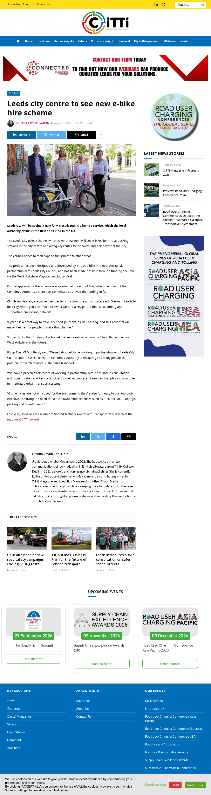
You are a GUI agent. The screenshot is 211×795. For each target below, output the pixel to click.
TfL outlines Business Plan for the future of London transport (69, 559)
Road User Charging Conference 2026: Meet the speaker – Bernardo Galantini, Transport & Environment (183, 218)
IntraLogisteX (154, 708)
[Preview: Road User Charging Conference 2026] (151, 190)
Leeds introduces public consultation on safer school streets (115, 559)
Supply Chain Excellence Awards (167, 760)
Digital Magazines (145, 41)
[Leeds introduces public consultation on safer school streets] (116, 538)
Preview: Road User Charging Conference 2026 (182, 193)
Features (44, 41)
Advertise (14, 4)
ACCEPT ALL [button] (195, 784)
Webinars (170, 41)
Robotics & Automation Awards (166, 752)
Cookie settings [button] (155, 784)
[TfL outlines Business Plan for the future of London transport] (71, 538)
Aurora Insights (64, 41)
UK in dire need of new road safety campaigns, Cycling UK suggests (26, 559)
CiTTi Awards (154, 701)
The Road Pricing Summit (33, 645)
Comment (123, 41)
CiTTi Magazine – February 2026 (181, 172)
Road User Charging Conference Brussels (173, 728)
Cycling (13, 93)
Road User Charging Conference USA (170, 736)
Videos (82, 41)
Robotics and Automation (162, 744)
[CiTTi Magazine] (105, 22)
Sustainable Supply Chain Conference (170, 768)
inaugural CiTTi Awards (23, 419)
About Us (28, 4)
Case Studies (16, 732)
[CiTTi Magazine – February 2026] (151, 169)
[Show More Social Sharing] (101, 135)
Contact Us (43, 4)
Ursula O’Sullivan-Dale (36, 123)
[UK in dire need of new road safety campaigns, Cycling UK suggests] (27, 538)
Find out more (33, 659)
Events (184, 41)
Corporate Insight (102, 41)
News (28, 41)
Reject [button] (175, 784)
